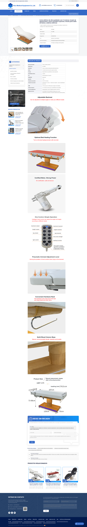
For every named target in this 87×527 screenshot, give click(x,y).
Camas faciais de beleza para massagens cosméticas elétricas (36, 484)
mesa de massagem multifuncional (62, 521)
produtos (14, 519)
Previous (26, 478)
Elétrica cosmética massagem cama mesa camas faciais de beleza (70, 484)
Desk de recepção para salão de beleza (17, 81)
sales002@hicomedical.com (47, 5)
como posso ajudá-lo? (17, 95)
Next (80, 478)
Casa (11, 11)
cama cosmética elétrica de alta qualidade (45, 448)
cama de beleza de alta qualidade (29, 521)
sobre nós (27, 11)
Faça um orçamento (73, 13)
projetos (54, 11)
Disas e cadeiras (13, 76)
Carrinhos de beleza (13, 78)
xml (57, 519)
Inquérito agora (44, 46)
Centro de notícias (44, 11)
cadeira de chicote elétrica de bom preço (61, 448)
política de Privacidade (65, 519)
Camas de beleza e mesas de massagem (27, 15)
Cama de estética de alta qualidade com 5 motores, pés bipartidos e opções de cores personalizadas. (19, 113)
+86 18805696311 (59, 5)
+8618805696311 (19, 508)
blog (47, 519)
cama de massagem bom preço (17, 521)
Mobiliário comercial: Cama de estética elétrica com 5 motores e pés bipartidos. (19, 130)
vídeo (34, 11)
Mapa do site (52, 519)
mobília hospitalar (15, 15)
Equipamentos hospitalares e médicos (14, 65)
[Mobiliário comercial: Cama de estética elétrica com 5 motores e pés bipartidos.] (11, 131)
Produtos (18, 11)
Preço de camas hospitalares (50, 521)
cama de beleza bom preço (40, 521)
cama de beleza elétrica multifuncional (35, 450)
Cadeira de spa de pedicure (15, 83)
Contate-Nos (63, 11)
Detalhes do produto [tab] (34, 61)
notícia (29, 519)
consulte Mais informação (18, 117)
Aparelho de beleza (13, 71)
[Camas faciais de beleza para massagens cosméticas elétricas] (36, 474)
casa (9, 519)
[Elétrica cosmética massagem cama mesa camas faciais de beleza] (70, 474)
